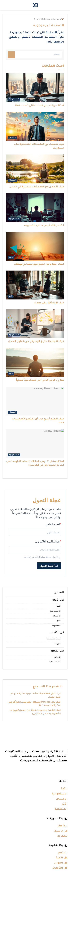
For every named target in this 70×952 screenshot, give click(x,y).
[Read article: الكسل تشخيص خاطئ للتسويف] (35, 207)
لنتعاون (62, 836)
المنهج (59, 592)
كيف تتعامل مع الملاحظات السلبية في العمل (36, 187)
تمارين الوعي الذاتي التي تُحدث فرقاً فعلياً (40, 380)
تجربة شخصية (53, 639)
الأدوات (57, 657)
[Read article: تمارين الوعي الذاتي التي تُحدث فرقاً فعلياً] (35, 362)
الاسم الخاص (53, 524)
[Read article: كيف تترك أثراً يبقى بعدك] (35, 285)
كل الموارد (57, 651)
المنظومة (56, 626)
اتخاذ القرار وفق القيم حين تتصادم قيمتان (39, 264)
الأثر (10, 296)
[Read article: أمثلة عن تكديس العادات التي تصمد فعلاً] (35, 87)
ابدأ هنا (62, 826)
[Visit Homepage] (35, 5)
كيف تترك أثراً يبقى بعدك (49, 303)
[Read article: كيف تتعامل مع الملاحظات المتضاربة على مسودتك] (35, 126)
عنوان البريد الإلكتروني (47, 541)
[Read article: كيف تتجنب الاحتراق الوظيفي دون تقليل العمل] (35, 323)
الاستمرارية (14, 99)
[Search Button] (11, 54)
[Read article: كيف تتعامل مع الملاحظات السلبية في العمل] (35, 168)
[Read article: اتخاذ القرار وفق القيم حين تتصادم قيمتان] (35, 246)
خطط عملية (54, 662)
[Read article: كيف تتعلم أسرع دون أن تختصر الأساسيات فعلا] (35, 401)
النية (11, 258)
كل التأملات (56, 632)
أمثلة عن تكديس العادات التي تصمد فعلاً (39, 105)
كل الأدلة (58, 600)
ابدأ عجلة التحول (49, 565)
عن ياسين (60, 831)
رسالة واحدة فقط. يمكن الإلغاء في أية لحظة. (42, 557)
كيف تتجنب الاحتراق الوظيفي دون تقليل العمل (36, 341)
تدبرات (57, 644)
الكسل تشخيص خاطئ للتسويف (44, 225)
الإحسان (12, 138)
